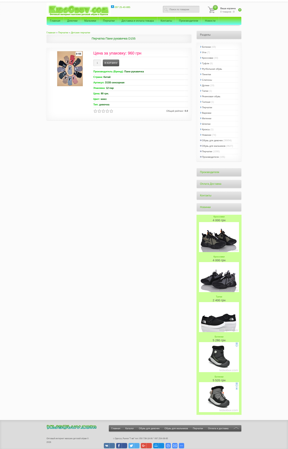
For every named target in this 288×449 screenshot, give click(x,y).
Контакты (206, 195)
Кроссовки (207, 58)
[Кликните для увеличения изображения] (70, 68)
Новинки (206, 135)
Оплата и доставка (218, 428)
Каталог (129, 428)
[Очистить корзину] (240, 10)
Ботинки (206, 47)
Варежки (206, 113)
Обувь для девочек (212, 140)
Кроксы (206, 129)
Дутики (205, 85)
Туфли (205, 63)
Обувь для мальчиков (213, 146)
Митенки (206, 118)
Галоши (206, 102)
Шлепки (206, 124)
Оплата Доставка (210, 183)
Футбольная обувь (212, 69)
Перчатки (207, 107)
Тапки (205, 91)
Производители (210, 157)
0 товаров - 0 (228, 10)
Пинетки (206, 74)
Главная (115, 428)
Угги (204, 52)
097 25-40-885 (122, 7)
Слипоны (207, 80)
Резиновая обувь (211, 96)
